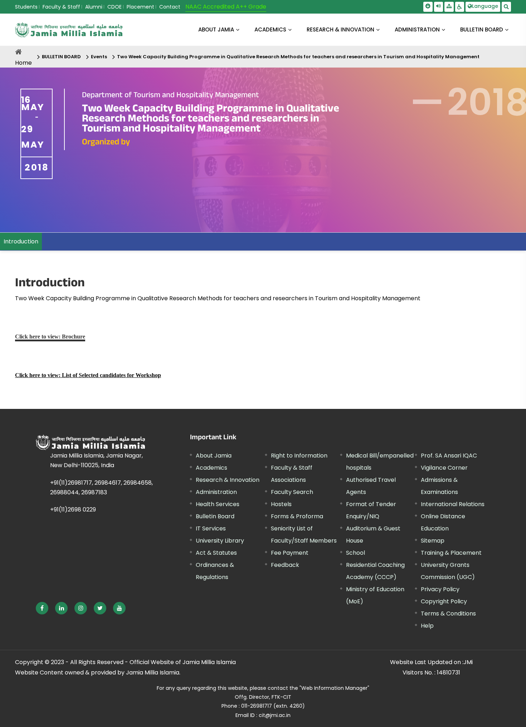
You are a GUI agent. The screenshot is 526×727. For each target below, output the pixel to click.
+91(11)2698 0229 (73, 509)
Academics (211, 468)
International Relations (452, 504)
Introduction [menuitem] (21, 241)
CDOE (114, 6)
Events (99, 56)
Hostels (281, 504)
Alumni (93, 6)
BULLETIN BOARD (481, 29)
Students (26, 6)
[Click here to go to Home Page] (68, 30)
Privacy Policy (440, 589)
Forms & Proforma (297, 516)
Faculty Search (292, 492)
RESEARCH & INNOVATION (340, 29)
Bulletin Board (215, 516)
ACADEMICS (270, 29)
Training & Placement (451, 553)
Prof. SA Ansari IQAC (449, 455)
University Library (220, 540)
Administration (216, 492)
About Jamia (216, 29)
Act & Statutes (216, 553)
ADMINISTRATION (417, 29)
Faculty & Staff (61, 6)
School (355, 553)
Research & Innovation (227, 480)
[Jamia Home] (90, 442)
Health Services (217, 504)
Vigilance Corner (444, 468)
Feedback (285, 565)
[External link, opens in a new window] (42, 608)
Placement (140, 6)
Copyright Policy (444, 601)
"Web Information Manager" (334, 688)
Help (427, 626)
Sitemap (432, 540)
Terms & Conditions (448, 613)
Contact (169, 6)
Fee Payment (289, 553)
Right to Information (299, 455)
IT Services (211, 528)
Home (23, 63)
